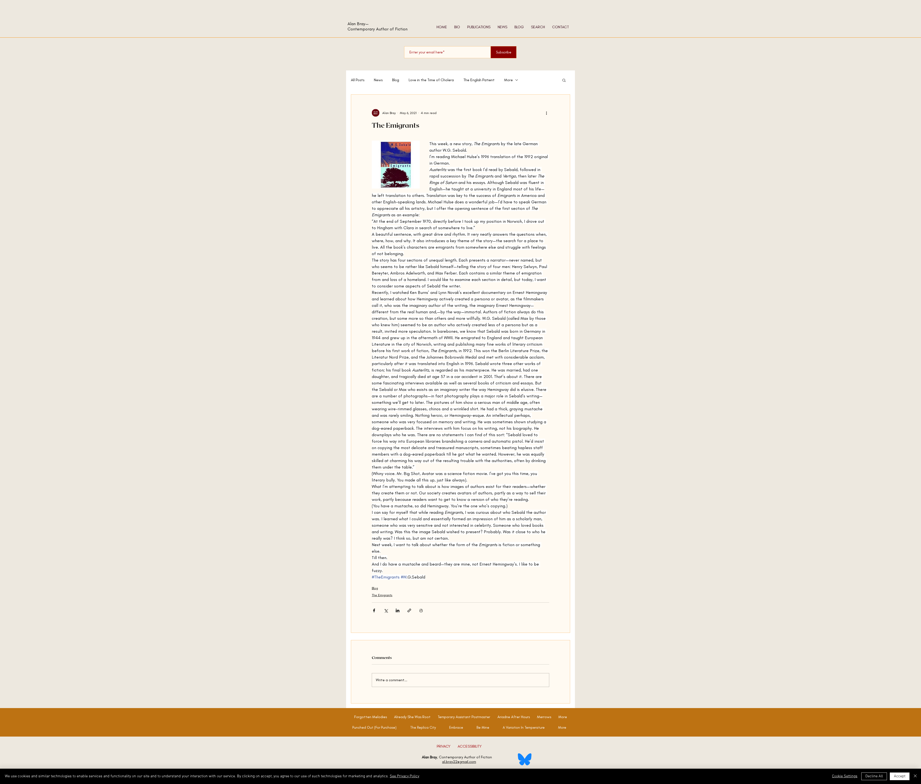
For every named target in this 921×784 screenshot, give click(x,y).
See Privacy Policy (404, 776)
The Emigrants (382, 595)
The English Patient (479, 80)
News (378, 80)
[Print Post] (421, 610)
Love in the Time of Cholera (431, 80)
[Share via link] (409, 610)
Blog (395, 80)
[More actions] (546, 113)
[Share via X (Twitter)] (386, 610)
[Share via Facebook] (374, 610)
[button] (564, 80)
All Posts (357, 80)
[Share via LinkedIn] (397, 610)
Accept (899, 776)
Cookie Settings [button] (844, 776)
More (508, 80)
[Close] (915, 776)
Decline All (874, 776)
